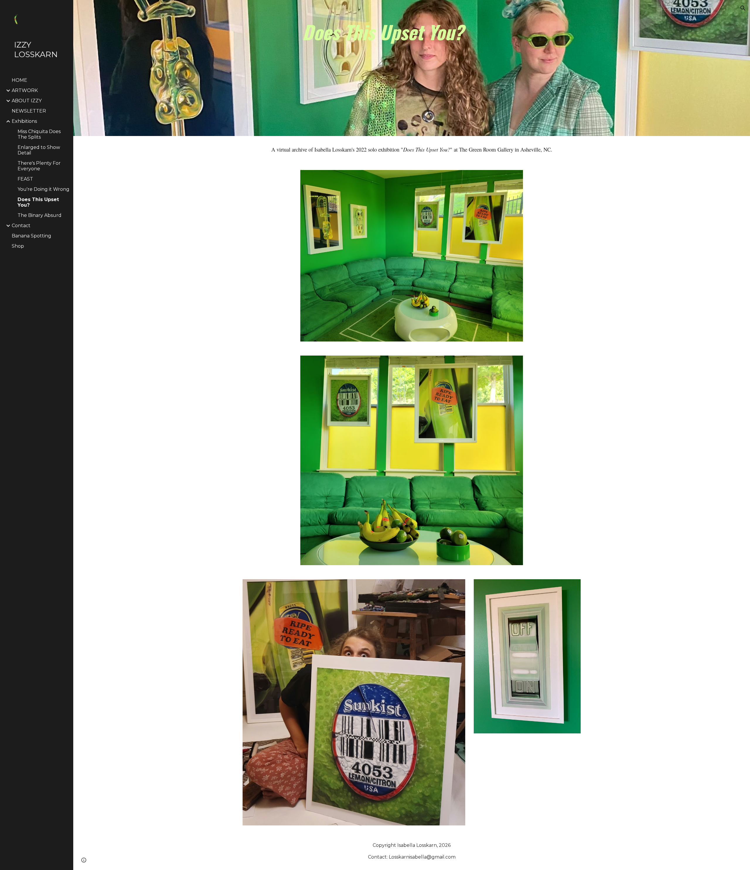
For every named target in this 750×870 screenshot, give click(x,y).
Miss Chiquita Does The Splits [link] (39, 134)
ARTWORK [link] (25, 90)
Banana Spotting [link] (31, 236)
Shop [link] (18, 246)
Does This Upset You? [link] (38, 202)
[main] (426, 68)
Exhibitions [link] (24, 121)
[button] (743, 8)
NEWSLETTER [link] (29, 111)
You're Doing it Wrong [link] (43, 189)
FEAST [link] (25, 179)
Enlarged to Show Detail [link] (39, 150)
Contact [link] (21, 225)
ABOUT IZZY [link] (27, 100)
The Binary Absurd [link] (40, 215)
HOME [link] (19, 80)
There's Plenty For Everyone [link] (39, 165)
